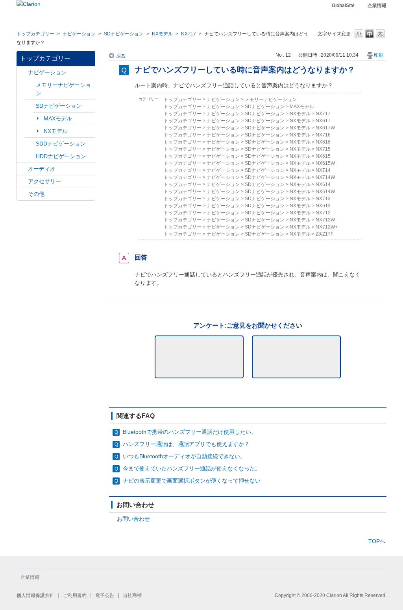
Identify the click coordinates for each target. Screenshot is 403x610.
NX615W (325, 163)
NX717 (188, 34)
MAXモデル (58, 118)
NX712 (323, 213)
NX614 (323, 184)
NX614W (325, 191)
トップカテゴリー (35, 34)
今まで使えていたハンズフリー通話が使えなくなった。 (192, 468)
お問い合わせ (133, 519)
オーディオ (41, 169)
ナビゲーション (79, 34)
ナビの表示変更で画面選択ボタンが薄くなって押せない (192, 480)
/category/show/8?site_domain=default (30, 156)
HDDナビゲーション (61, 156)
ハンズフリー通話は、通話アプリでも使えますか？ (186, 444)
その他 (36, 194)
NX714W (325, 177)
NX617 (323, 120)
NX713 (323, 198)
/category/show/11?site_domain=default (22, 194)
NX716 (323, 135)
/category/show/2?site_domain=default (22, 72)
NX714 (323, 170)
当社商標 (132, 595)
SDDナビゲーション (61, 143)
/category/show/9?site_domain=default (30, 144)
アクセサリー (44, 181)
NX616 (323, 142)
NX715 (323, 149)
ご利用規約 (75, 595)
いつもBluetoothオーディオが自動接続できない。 (184, 456)
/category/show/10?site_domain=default (22, 181)
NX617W (325, 128)
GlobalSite (343, 5)
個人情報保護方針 (35, 595)
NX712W (325, 220)
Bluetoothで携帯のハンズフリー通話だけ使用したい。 (190, 432)
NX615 (323, 156)
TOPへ (376, 541)
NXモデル (162, 34)
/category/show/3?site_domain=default (30, 106)
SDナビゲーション (124, 34)
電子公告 (104, 595)
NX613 (323, 205)
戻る (121, 56)
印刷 (378, 55)
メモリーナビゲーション (63, 89)
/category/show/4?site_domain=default (22, 169)
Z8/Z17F (324, 234)
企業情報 (377, 5)
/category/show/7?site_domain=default (30, 85)
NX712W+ (327, 227)
